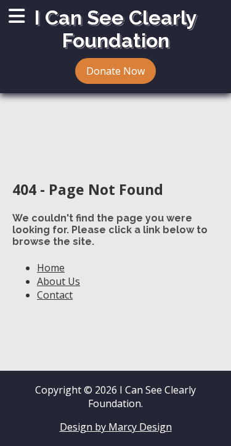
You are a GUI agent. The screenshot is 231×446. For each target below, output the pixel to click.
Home (51, 268)
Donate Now (115, 71)
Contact (55, 295)
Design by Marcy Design (116, 427)
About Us (58, 281)
